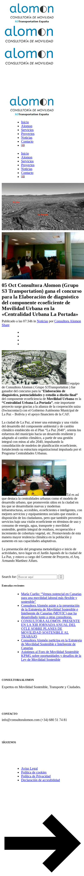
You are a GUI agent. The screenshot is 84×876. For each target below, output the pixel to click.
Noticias (42, 321)
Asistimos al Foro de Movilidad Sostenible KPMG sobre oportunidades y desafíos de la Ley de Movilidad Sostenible (51, 655)
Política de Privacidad (36, 776)
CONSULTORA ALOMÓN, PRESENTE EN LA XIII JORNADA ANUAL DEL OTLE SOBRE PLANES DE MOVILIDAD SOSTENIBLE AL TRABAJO (50, 628)
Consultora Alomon (67, 321)
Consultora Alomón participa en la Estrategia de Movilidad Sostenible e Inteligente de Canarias (51, 644)
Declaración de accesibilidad (40, 780)
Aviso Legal (29, 768)
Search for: (9, 577)
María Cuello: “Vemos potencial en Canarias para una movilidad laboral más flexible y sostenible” (51, 597)
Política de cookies (34, 772)
